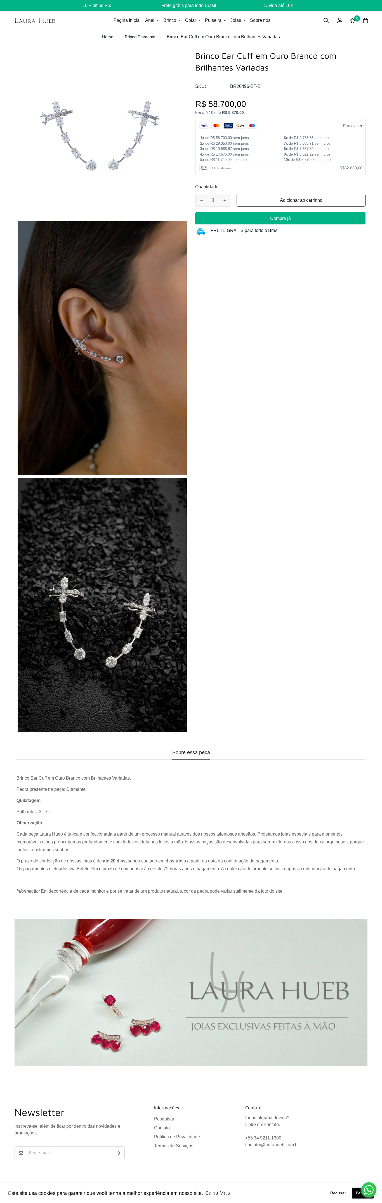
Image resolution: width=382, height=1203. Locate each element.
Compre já (280, 218)
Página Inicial (127, 20)
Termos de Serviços (173, 1145)
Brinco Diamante (140, 36)
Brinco (169, 20)
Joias (235, 20)
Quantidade (206, 186)
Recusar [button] (338, 1193)
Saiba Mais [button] (217, 1193)
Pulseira (213, 20)
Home (107, 36)
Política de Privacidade (177, 1136)
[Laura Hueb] (35, 20)
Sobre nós (260, 20)
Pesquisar (164, 1119)
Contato (162, 1127)
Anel (149, 20)
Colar (190, 20)
